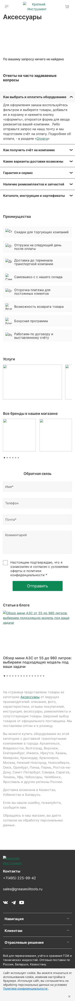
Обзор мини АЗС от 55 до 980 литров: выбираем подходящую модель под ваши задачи (37, 662)
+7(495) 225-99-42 (19, 878)
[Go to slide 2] (7, 675)
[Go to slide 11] (32, 675)
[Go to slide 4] (12, 675)
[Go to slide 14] (40, 675)
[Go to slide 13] (38, 675)
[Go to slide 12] (35, 675)
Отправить (37, 586)
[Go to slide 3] (10, 675)
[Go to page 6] (18, 457)
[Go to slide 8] (24, 675)
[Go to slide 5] (15, 675)
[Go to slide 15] (43, 675)
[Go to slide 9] (26, 675)
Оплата (42, 139)
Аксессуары (30, 697)
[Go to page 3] (10, 457)
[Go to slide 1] (4, 675)
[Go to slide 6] (18, 675)
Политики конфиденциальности (25, 988)
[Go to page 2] (7, 457)
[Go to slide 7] (21, 675)
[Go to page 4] (12, 457)
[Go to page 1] (4, 457)
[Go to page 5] (15, 457)
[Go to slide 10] (29, 675)
